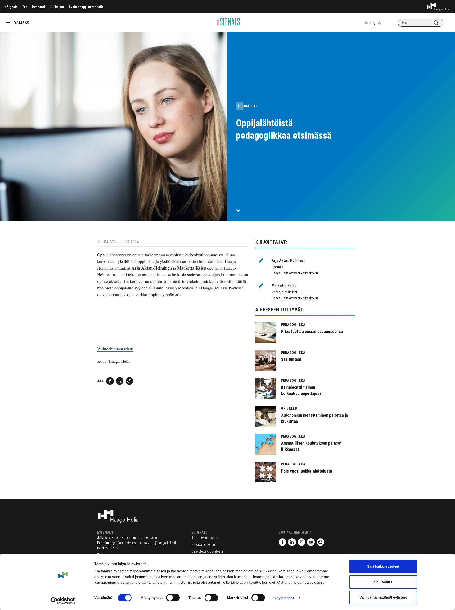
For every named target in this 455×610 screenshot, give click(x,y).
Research (39, 7)
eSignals (11, 7)
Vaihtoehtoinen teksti (115, 348)
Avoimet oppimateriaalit (86, 7)
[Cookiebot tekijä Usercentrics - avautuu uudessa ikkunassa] (63, 600)
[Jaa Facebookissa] (110, 381)
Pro (24, 7)
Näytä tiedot (284, 598)
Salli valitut (383, 582)
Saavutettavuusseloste (207, 551)
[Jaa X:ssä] (119, 381)
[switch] (173, 597)
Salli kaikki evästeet (383, 566)
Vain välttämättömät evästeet (383, 597)
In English (373, 22)
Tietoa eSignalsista (205, 537)
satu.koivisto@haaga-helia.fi (156, 543)
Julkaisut (57, 7)
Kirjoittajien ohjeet (204, 544)
